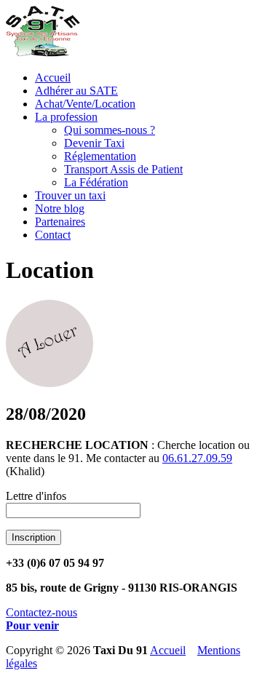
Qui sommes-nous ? (109, 130)
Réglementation (100, 156)
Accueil (53, 77)
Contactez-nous (41, 612)
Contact (53, 234)
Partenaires (60, 221)
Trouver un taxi (70, 195)
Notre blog (59, 208)
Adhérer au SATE (76, 90)
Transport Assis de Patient (123, 169)
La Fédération (96, 182)
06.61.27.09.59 (197, 458)
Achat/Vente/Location (85, 104)
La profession (66, 117)
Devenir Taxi (94, 143)
